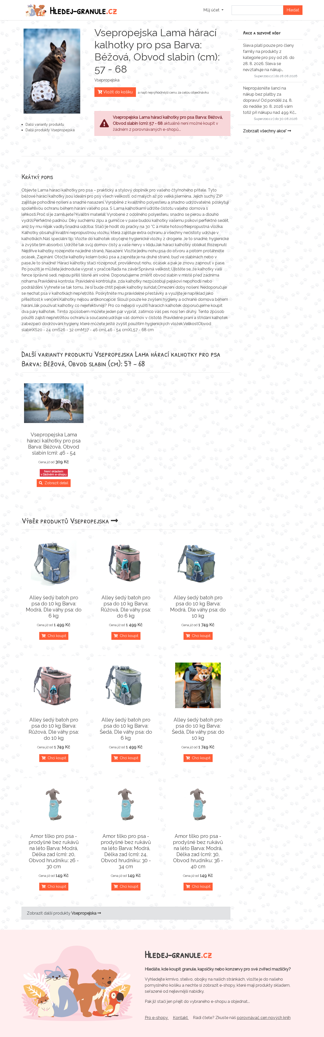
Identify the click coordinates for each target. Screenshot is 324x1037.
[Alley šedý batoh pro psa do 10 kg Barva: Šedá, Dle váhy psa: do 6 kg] (126, 685)
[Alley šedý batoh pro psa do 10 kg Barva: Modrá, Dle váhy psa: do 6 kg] (54, 563)
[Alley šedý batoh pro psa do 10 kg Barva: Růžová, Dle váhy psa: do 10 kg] (54, 685)
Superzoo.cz (263, 76)
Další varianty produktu (45, 124)
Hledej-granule (83, 10)
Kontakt (181, 1017)
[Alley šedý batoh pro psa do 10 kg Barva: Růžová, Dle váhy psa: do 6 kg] (126, 563)
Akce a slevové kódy (262, 32)
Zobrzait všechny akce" (265, 131)
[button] (213, 10)
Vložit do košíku (117, 92)
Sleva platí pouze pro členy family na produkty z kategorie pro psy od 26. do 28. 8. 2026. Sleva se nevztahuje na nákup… (268, 57)
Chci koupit (56, 636)
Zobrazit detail (55, 483)
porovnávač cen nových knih (264, 1017)
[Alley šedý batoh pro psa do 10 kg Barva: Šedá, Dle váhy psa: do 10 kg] (198, 685)
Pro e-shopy (157, 1017)
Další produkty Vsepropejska (50, 130)
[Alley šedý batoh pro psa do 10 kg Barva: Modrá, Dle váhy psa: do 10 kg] (198, 563)
